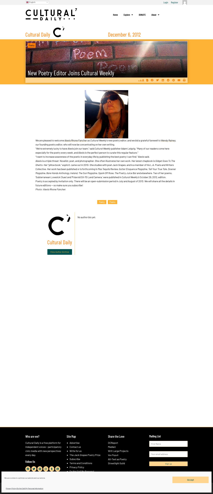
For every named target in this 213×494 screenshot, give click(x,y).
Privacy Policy (77, 467)
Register (174, 2)
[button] (152, 80)
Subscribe (75, 459)
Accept (190, 479)
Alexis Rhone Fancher (75, 140)
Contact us (75, 446)
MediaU (112, 446)
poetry (102, 202)
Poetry (31, 45)
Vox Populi (113, 455)
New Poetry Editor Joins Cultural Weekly (71, 73)
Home (115, 14)
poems (112, 202)
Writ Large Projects (118, 450)
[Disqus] (106, 301)
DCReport (113, 442)
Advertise (75, 442)
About (153, 14)
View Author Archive (59, 252)
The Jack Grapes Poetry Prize (85, 454)
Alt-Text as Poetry (117, 459)
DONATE (142, 14)
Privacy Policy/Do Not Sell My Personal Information (24, 488)
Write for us (76, 450)
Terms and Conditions (81, 463)
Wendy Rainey (168, 140)
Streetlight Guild (116, 463)
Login (165, 2)
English (32, 2)
